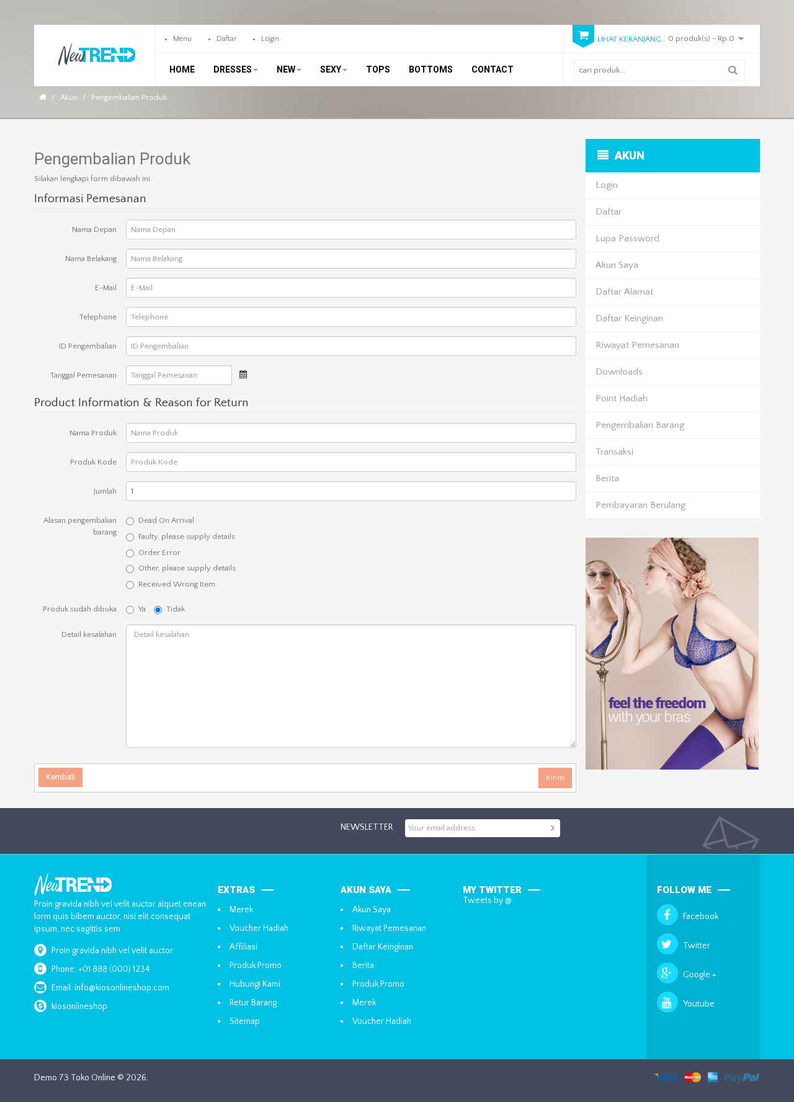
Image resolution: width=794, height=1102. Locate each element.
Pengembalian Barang (640, 425)
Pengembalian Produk (129, 97)
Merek (241, 910)
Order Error (159, 552)
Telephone (98, 317)
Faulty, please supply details (186, 536)
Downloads (619, 372)
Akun (69, 97)
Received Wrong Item (176, 584)
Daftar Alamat (624, 292)
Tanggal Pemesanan (83, 375)
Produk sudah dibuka (80, 609)
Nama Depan (94, 229)
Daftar (226, 39)
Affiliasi (243, 947)
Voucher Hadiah (259, 928)
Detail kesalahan (89, 634)
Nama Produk (93, 433)
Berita (607, 478)
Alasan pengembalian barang (80, 526)
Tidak (175, 609)
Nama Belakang (91, 258)
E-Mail (106, 287)
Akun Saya (617, 265)
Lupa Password (627, 238)
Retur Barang (253, 1003)
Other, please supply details (187, 568)
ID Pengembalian (88, 346)
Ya (142, 609)
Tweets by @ (487, 900)
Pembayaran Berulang (640, 505)
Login (270, 39)
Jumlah (105, 491)
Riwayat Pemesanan (637, 345)
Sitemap (245, 1021)
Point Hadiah (622, 398)
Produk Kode (93, 462)
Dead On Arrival (166, 520)
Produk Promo (256, 966)
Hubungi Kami (255, 984)
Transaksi (614, 452)
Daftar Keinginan (629, 318)
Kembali (60, 776)
